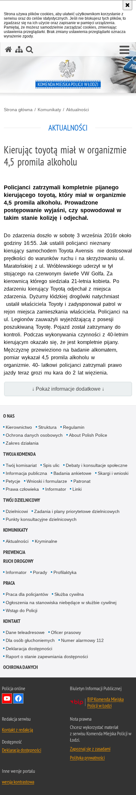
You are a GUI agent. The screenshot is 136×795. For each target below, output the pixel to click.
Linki (77, 489)
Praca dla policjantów (27, 594)
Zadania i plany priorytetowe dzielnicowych (77, 511)
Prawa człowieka (22, 489)
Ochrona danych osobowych (34, 435)
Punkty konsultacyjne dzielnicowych (41, 519)
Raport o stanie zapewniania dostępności (47, 656)
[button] (124, 50)
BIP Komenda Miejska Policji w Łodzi (105, 702)
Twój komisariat (21, 465)
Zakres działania (22, 443)
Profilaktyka (65, 572)
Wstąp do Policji (21, 610)
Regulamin (73, 427)
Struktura (47, 427)
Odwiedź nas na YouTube (7, 698)
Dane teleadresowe (25, 632)
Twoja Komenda (19, 454)
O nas (9, 416)
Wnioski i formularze (47, 481)
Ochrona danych (20, 667)
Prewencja (14, 552)
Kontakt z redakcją (17, 729)
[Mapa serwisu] (19, 49)
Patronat (81, 481)
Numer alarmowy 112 (82, 640)
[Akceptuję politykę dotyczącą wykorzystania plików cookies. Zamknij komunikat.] (127, 5)
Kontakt (12, 621)
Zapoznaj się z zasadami (90, 748)
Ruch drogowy (18, 561)
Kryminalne (46, 541)
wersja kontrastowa (18, 781)
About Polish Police (88, 435)
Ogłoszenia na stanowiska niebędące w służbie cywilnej (61, 602)
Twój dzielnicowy (21, 500)
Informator (55, 489)
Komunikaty (49, 109)
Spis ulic (51, 465)
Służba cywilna (69, 594)
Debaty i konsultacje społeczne (96, 465)
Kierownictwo (19, 427)
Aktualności (77, 109)
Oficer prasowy (66, 632)
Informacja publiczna (26, 473)
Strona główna (18, 109)
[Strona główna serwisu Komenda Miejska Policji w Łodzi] (8, 49)
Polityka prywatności (87, 757)
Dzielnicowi (17, 511)
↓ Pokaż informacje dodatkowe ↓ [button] (68, 389)
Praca (9, 583)
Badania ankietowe (72, 473)
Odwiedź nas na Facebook (18, 698)
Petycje (13, 481)
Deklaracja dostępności (29, 648)
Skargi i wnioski (113, 473)
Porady (40, 572)
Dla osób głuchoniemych (30, 640)
